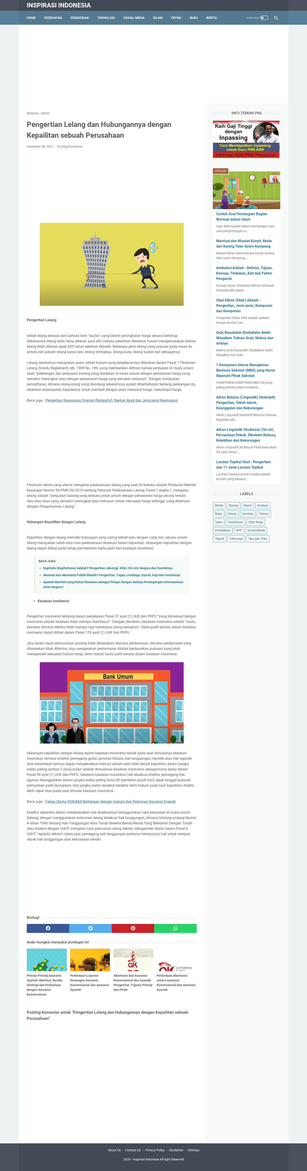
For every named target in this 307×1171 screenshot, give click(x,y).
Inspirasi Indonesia (59, 5)
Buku (194, 18)
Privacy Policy (155, 1150)
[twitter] (90, 928)
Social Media (256, 530)
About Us (114, 1150)
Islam (157, 18)
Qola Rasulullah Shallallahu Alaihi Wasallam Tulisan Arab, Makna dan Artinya (245, 337)
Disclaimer (176, 1150)
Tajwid (219, 538)
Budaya (262, 505)
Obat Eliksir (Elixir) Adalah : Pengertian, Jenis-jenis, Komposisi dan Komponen (244, 305)
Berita (211, 18)
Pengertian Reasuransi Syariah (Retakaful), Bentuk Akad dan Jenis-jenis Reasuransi (111, 400)
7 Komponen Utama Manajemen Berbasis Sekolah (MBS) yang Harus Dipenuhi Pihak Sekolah (245, 370)
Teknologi (106, 18)
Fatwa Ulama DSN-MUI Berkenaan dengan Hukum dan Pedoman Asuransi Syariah (110, 801)
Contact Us (133, 1150)
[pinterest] (133, 928)
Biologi (233, 505)
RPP (239, 530)
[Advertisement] (153, 64)
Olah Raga (256, 522)
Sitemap (193, 1150)
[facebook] (48, 928)
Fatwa (176, 18)
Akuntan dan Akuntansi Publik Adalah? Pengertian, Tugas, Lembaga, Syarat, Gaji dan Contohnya (111, 575)
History (264, 514)
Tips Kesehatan (157, 1164)
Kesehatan (53, 18)
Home (31, 18)
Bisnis (248, 505)
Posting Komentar (69, 146)
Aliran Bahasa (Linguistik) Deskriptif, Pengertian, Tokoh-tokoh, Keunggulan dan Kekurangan (246, 402)
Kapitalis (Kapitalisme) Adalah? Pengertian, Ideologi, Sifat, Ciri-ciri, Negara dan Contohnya (108, 568)
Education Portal (134, 1164)
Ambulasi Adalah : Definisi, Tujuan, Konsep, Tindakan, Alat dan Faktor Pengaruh (244, 273)
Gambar (248, 514)
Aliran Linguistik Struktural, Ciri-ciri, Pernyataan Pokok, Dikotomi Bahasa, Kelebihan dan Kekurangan (246, 435)
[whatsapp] (175, 928)
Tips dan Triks (257, 538)
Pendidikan (80, 18)
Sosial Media (134, 18)
